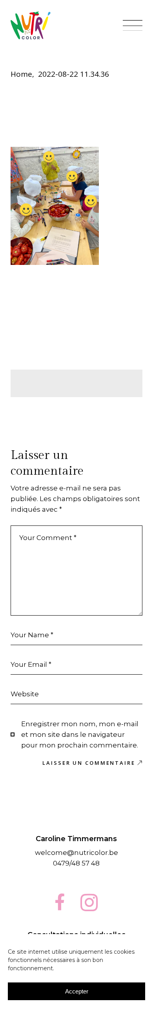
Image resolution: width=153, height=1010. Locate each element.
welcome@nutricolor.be (76, 852)
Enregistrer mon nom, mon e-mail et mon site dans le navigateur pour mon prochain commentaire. (79, 734)
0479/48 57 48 (76, 863)
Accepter (76, 991)
